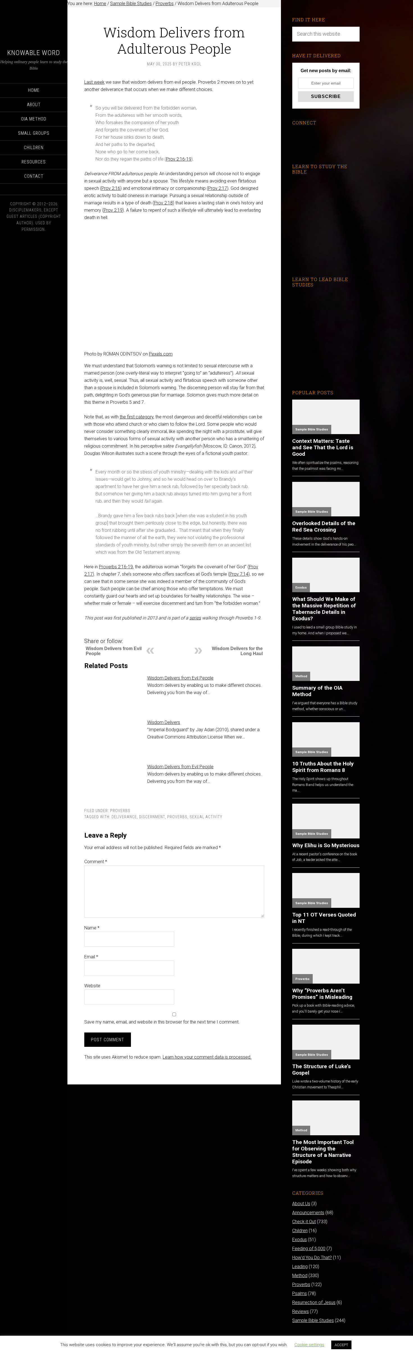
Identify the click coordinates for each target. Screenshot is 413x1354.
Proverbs (120, 810)
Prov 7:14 (239, 574)
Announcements (308, 1212)
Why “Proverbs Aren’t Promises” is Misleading (322, 993)
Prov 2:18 (163, 203)
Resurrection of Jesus (313, 1302)
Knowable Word (33, 53)
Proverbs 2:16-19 (116, 566)
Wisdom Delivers (163, 722)
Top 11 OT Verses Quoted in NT (324, 917)
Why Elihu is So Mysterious (325, 845)
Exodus (301, 587)
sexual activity (206, 817)
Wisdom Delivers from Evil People (180, 678)
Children (300, 1230)
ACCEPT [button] (341, 1345)
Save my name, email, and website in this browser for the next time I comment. (162, 1022)
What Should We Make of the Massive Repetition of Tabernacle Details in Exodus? (324, 609)
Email (91, 956)
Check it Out (304, 1221)
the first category (136, 417)
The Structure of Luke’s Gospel (321, 1069)
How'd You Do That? (312, 1257)
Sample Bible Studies (311, 429)
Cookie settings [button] (309, 1344)
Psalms (299, 1293)
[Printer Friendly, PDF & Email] (93, 632)
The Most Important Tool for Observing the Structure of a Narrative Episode (323, 1152)
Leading (300, 1266)
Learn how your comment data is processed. (207, 1057)
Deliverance (124, 817)
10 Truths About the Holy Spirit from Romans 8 (323, 766)
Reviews (300, 1311)
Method (301, 676)
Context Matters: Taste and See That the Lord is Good (322, 447)
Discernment (152, 817)
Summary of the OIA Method (317, 691)
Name (91, 928)
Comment (95, 861)
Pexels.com (161, 354)
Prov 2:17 (217, 188)
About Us (301, 1203)
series (195, 618)
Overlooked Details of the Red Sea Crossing (323, 526)
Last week (94, 82)
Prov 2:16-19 (178, 159)
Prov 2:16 (110, 188)
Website (92, 985)
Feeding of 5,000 (308, 1248)
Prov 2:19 (113, 210)
